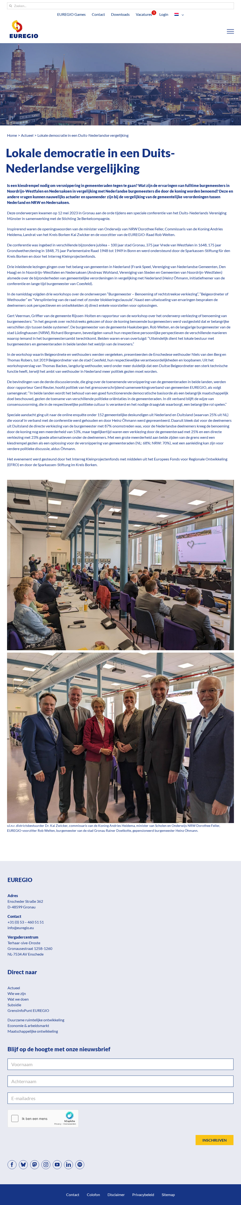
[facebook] (12, 1164)
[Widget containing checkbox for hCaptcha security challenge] (43, 1118)
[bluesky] (23, 1164)
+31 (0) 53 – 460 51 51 (26, 922)
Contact (72, 1194)
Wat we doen (18, 999)
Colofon (93, 1194)
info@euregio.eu (21, 927)
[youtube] (57, 1164)
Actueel (14, 988)
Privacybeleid (143, 1194)
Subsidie (14, 1004)
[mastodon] (34, 1164)
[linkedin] (68, 1164)
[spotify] (79, 1164)
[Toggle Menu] (230, 31)
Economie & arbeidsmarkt (28, 1025)
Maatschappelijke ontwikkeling (33, 1031)
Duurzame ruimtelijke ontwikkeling (36, 1020)
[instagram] (45, 1164)
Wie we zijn (17, 993)
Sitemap (168, 1194)
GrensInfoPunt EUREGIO (28, 1010)
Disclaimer (116, 1194)
